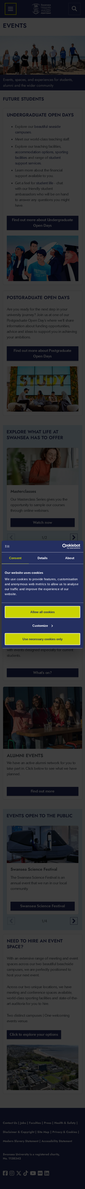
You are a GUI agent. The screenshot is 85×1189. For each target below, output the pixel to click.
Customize (40, 625)
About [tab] (69, 558)
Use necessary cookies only (42, 639)
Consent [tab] (15, 558)
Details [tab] (43, 558)
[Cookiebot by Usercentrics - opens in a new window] (62, 546)
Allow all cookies (42, 612)
